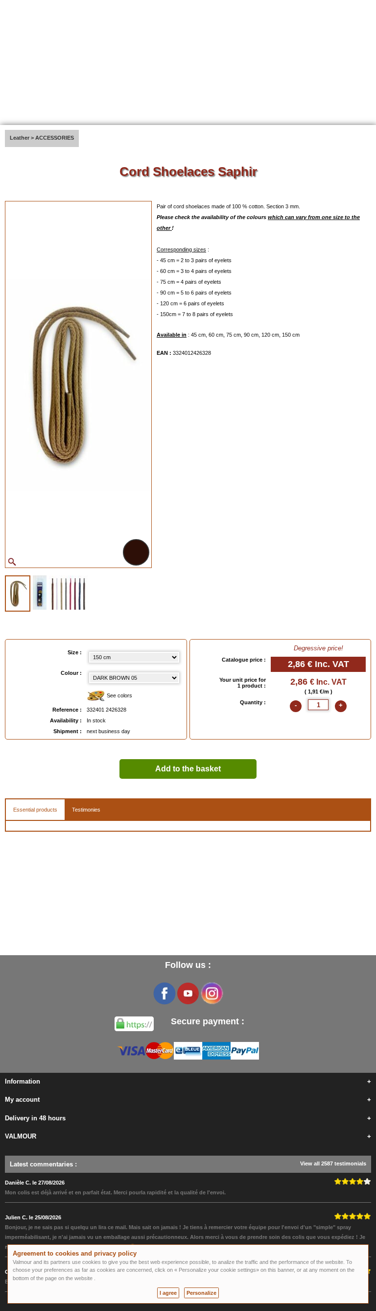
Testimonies (86, 810)
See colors (118, 695)
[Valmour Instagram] (211, 993)
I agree (168, 1293)
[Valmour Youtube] (188, 993)
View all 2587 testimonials (333, 1163)
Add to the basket (188, 769)
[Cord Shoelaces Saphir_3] (68, 592)
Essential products (35, 810)
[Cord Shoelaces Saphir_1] (17, 593)
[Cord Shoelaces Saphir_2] (40, 592)
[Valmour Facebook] (164, 993)
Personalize (201, 1293)
